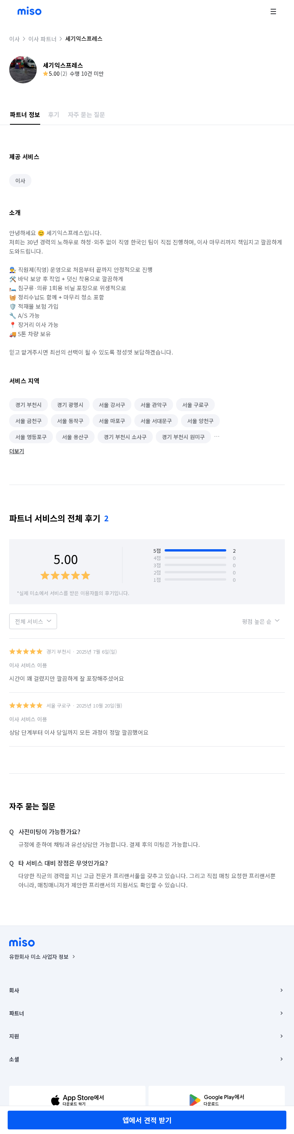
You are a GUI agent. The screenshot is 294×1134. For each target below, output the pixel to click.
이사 (14, 39)
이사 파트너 (42, 39)
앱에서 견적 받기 (147, 1120)
